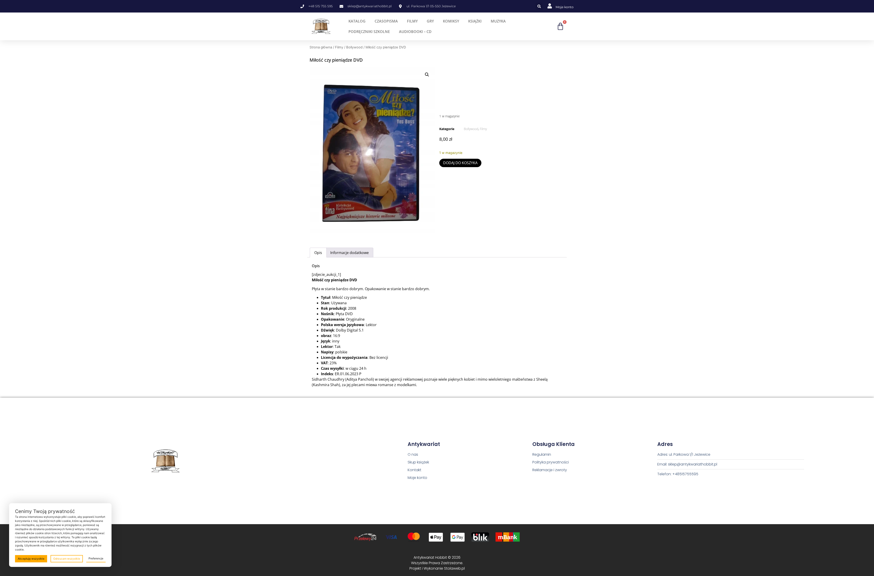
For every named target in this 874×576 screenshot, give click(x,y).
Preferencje (96, 558)
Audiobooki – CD (415, 31)
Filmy (412, 21)
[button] (539, 6)
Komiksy (451, 21)
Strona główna (321, 47)
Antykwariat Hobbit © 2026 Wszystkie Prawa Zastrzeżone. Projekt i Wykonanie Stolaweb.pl (437, 563)
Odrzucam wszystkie (66, 558)
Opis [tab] (318, 252)
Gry (430, 21)
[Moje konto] (549, 5)
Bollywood (354, 47)
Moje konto (565, 7)
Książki (475, 21)
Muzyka (498, 21)
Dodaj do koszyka (460, 162)
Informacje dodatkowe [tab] (349, 252)
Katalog (357, 21)
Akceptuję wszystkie (31, 558)
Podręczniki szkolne (369, 31)
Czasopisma (386, 21)
